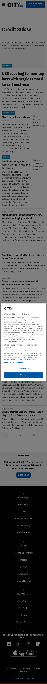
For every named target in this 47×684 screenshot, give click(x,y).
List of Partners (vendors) (13, 362)
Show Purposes (23, 368)
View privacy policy (16, 341)
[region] (23, 342)
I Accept (23, 375)
